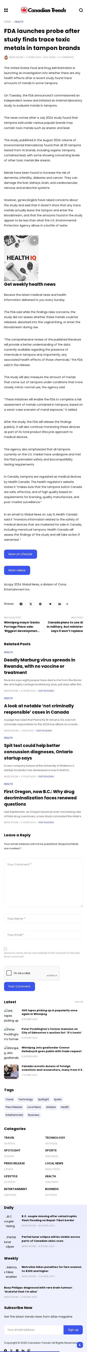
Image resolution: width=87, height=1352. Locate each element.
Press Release (14, 1163)
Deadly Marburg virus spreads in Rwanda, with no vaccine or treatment (39, 666)
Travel (9, 1138)
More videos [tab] (16, 570)
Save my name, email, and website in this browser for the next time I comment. (42, 954)
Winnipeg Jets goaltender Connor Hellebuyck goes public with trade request (52, 1049)
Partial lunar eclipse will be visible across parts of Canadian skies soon (51, 1239)
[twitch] (29, 1350)
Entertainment (15, 1189)
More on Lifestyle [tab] (20, 554)
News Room (16, 57)
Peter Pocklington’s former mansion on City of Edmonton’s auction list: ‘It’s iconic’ (52, 1030)
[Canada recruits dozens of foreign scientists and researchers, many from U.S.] (11, 1071)
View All (79, 1001)
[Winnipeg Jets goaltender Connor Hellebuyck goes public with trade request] (11, 1053)
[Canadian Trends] (43, 10)
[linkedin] (23, 1350)
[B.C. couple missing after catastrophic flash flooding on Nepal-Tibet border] (11, 1221)
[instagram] (17, 1350)
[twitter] (11, 1350)
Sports (51, 1150)
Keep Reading (46, 690)
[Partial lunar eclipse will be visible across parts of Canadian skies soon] (11, 1242)
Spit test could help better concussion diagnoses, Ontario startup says (38, 752)
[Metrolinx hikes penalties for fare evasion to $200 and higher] (11, 1272)
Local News (54, 1163)
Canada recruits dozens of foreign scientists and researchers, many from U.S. (52, 1068)
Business (52, 1189)
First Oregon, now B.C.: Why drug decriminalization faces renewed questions (40, 798)
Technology (55, 1138)
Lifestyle (10, 1176)
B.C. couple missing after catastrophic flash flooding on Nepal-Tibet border (49, 1218)
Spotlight (12, 1150)
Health (19, 21)
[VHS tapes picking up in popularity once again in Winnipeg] (11, 1016)
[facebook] (5, 1350)
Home (7, 21)
